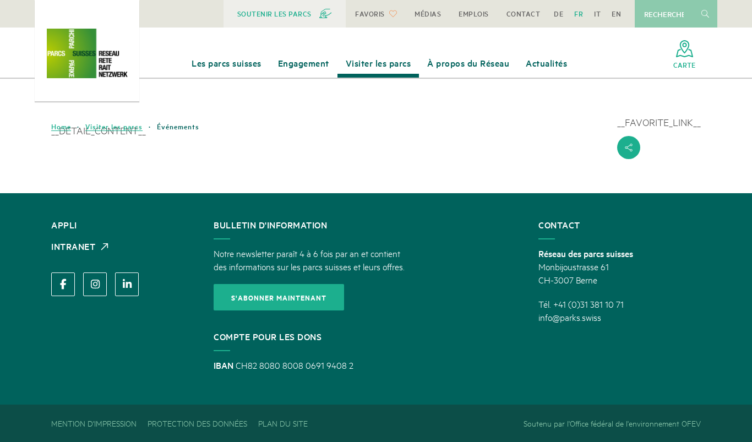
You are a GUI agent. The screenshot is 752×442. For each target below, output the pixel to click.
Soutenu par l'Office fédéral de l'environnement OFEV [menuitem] (612, 423)
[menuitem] (285, 14)
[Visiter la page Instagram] (95, 284)
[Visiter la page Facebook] (63, 284)
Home (61, 127)
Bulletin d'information (270, 225)
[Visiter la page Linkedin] (127, 284)
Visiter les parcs (114, 127)
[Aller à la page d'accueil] (87, 53)
